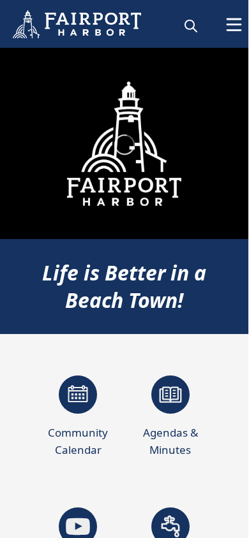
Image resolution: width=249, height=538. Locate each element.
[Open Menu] (234, 24)
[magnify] (191, 25)
